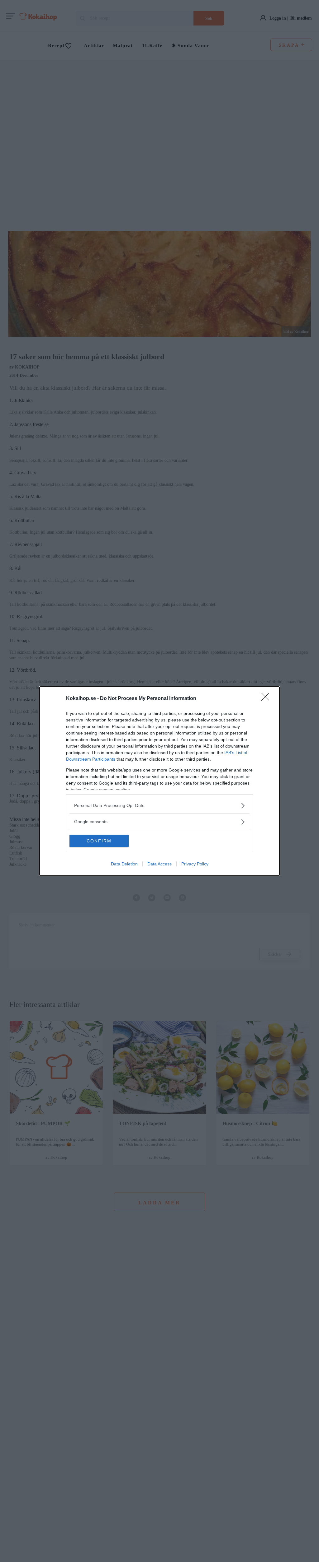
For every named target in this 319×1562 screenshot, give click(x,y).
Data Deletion (124, 863)
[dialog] (159, 781)
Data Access (159, 863)
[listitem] (159, 805)
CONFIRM (99, 840)
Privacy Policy (194, 863)
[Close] (267, 699)
